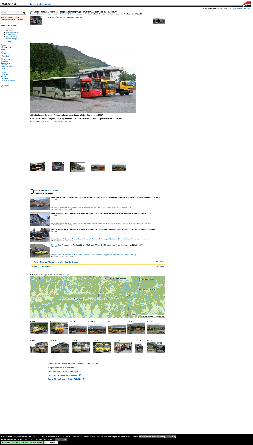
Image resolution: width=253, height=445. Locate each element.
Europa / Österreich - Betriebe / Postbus (66, 17)
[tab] (97, 262)
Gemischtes (5, 75)
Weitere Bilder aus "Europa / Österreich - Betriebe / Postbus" (56, 262)
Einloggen (232, 9)
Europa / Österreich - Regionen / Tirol (119, 207)
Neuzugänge (5, 73)
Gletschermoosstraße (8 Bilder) (62, 371)
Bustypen (4, 61)
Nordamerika (5, 55)
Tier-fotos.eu (10, 41)
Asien (3, 51)
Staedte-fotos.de (11, 38)
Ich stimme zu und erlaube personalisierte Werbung (22, 442)
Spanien (4, 45)
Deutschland (5, 63)
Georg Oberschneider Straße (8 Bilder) (65, 379)
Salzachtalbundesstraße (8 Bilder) (63, 375)
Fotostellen (5, 77)
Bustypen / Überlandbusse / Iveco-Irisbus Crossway (119, 255)
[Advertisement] (78, 32)
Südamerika (5, 57)
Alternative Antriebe (8, 67)
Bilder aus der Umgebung (43, 267)
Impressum (47, 4)
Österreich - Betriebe (67, 14)
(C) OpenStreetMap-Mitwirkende (153, 316)
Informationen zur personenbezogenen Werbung (157, 437)
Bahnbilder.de (10, 29)
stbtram (54, 199)
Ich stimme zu (50, 442)
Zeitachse (4, 78)
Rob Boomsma (36, 121)
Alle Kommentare (51, 190)
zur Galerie (160, 262)
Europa (55, 14)
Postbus (79, 14)
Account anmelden (244, 9)
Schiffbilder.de (10, 34)
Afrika (3, 49)
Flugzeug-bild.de (11, 36)
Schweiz (4, 65)
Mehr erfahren (61, 440)
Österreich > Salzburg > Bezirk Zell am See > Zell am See (50, 275)
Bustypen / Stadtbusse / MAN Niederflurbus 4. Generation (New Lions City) (127, 223)
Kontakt (39, 4)
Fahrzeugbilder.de (12, 32)
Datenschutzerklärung (8, 80)
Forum (32, 4)
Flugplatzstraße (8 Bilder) (59, 368)
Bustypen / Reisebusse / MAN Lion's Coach (92, 207)
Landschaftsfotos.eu (12, 40)
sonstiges (4, 68)
